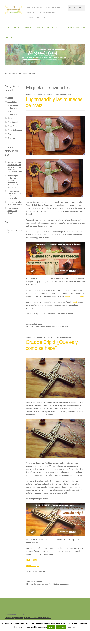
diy (35, 584)
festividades (56, 326)
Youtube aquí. (31, 559)
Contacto (8, 37)
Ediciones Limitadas (14, 113)
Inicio (7, 27)
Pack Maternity (13, 122)
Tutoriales (38, 324)
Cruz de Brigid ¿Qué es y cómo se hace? (52, 344)
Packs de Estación (15, 130)
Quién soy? (27, 27)
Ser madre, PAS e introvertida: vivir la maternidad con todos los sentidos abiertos (15, 167)
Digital (10, 97)
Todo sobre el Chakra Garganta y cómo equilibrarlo (14, 194)
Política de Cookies (53, 7)
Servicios (50, 27)
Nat (51, 94)
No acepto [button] (61, 627)
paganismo (64, 584)
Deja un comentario (63, 94)
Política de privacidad (35, 7)
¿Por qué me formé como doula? (13, 210)
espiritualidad (42, 584)
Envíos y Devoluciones (47, 12)
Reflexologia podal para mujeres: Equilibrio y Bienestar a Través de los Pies (15, 181)
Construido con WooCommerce (37, 617)
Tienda (16, 27)
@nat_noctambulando (74, 296)
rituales (65, 326)
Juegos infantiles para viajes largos (15, 203)
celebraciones (39, 326)
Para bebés (12, 134)
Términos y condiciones (36, 17)
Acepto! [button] (51, 627)
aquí (75, 302)
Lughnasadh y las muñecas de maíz (54, 101)
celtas (48, 326)
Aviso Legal (31, 12)
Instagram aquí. (32, 565)
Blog (38, 27)
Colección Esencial (14, 106)
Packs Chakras (13, 126)
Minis (10, 118)
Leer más (71, 627)
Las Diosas (12, 101)
